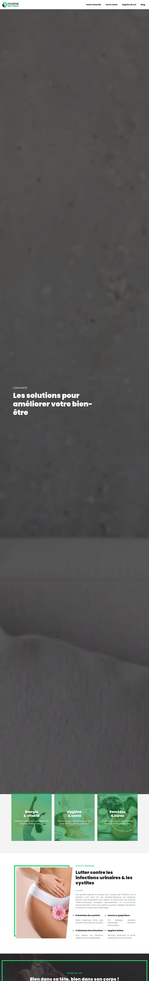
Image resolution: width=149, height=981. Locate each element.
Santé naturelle (93, 4)
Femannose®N (129, 902)
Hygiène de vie (129, 4)
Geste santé (111, 4)
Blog (143, 4)
